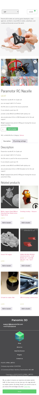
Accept (19, 391)
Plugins (19, 354)
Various (22, 135)
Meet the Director (19, 351)
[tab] (7, 141)
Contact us (19, 358)
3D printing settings (19, 141)
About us (19, 347)
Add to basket (12, 129)
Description (7, 141)
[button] (2, 4)
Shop (19, 343)
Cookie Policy (27, 386)
